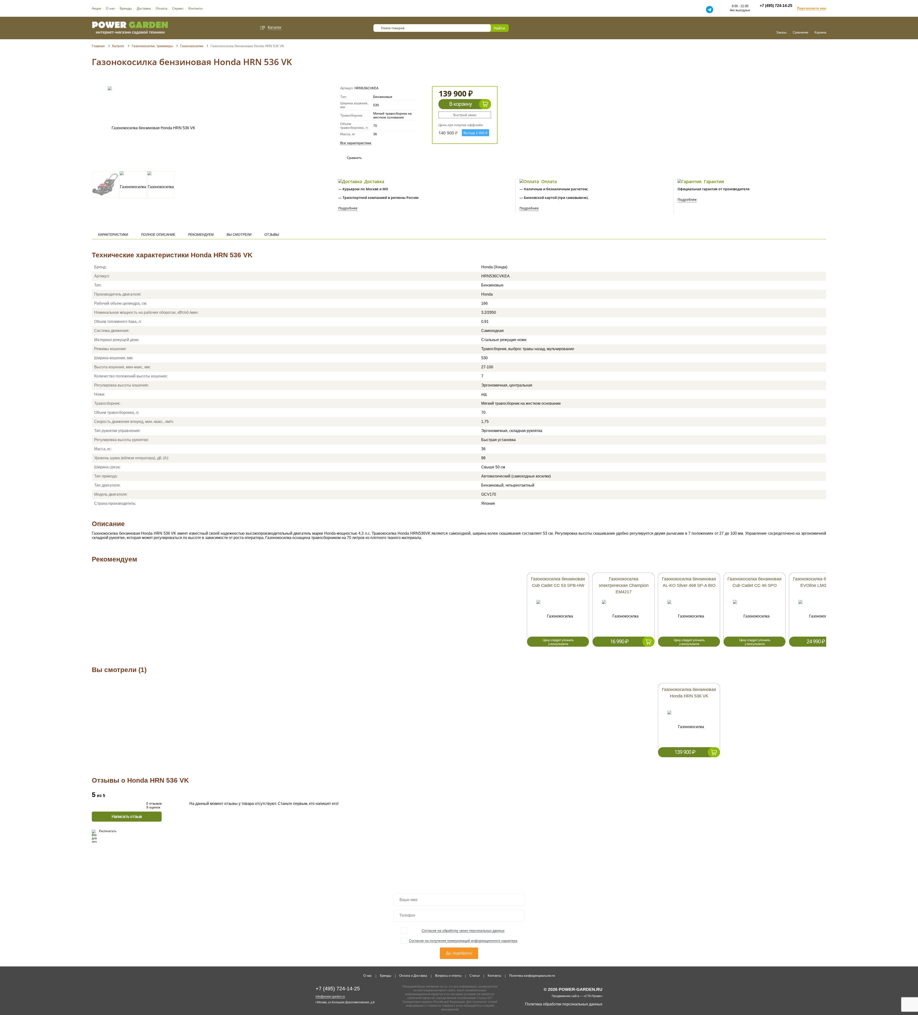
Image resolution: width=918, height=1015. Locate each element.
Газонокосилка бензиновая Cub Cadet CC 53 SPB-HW (558, 582)
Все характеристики (355, 143)
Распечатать (107, 831)
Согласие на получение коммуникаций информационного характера (463, 940)
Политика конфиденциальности (532, 975)
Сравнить (350, 158)
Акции (96, 8)
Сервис (178, 8)
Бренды (126, 8)
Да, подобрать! (459, 953)
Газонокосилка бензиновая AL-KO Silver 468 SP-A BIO (689, 582)
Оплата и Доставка (413, 975)
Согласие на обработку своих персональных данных (463, 930)
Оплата (161, 8)
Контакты (195, 8)
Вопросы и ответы (448, 975)
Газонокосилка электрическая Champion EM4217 (624, 585)
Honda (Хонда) (494, 267)
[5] (112, 79)
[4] (107, 79)
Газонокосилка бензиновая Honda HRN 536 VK (689, 692)
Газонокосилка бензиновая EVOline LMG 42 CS (820, 582)
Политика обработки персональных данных (563, 1004)
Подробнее (347, 208)
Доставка (144, 8)
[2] (98, 79)
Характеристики (113, 234)
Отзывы (271, 234)
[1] (94, 79)
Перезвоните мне (811, 8)
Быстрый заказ (464, 115)
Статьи (475, 975)
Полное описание (158, 234)
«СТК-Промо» (593, 996)
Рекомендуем (201, 234)
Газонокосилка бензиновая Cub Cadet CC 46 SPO (754, 582)
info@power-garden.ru (330, 996)
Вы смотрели (239, 234)
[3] (103, 79)
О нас (110, 8)
